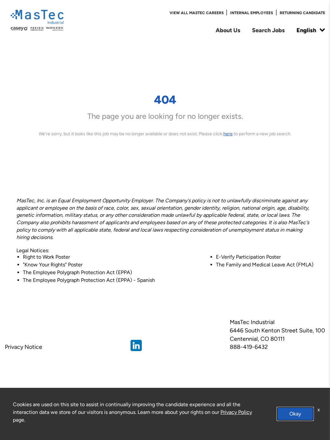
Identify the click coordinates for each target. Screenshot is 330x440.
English (306, 30)
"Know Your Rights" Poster (52, 265)
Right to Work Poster (46, 257)
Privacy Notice (23, 346)
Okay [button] (295, 414)
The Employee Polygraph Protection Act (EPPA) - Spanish (89, 280)
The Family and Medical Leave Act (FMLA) (265, 265)
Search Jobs (268, 30)
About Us (228, 30)
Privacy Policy (236, 412)
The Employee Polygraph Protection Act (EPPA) (77, 272)
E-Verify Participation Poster (248, 257)
